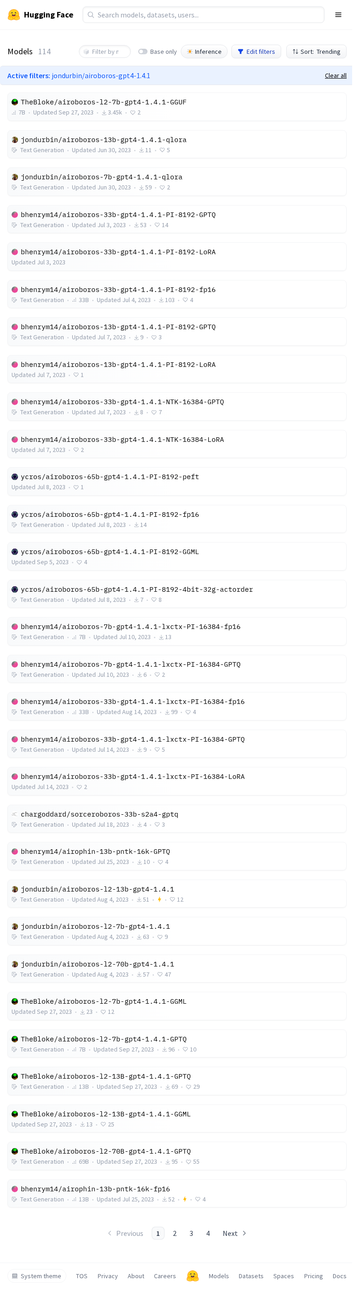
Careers (165, 1276)
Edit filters (261, 51)
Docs (340, 1276)
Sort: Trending (321, 51)
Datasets (251, 1276)
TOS (82, 1276)
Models (219, 1276)
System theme (41, 1276)
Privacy (108, 1276)
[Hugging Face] (192, 1275)
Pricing (313, 1276)
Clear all (336, 75)
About (136, 1276)
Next (230, 1233)
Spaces (283, 1276)
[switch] (143, 51)
